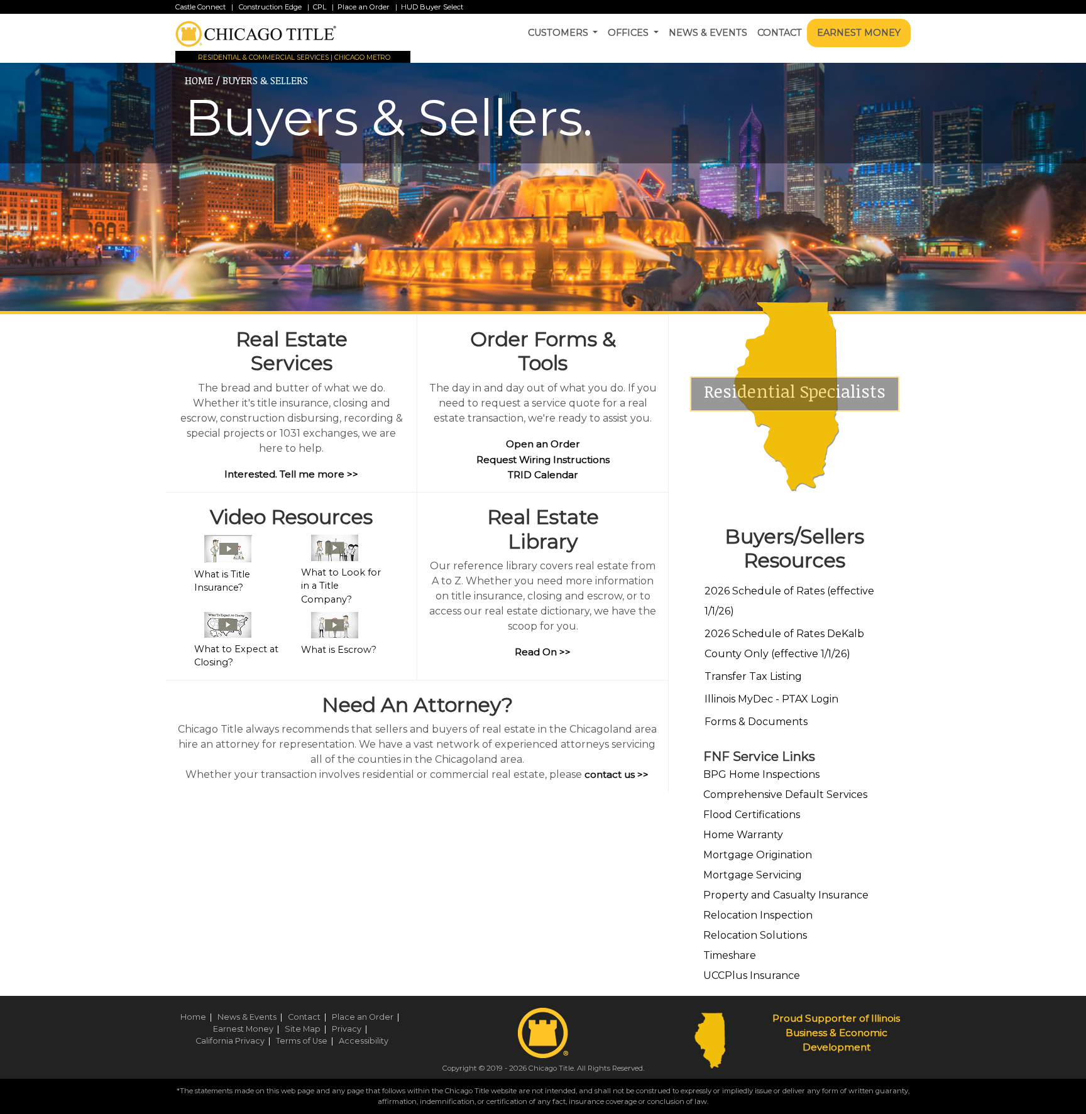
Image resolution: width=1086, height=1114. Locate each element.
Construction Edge (269, 7)
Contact (779, 32)
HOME (199, 80)
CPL (319, 7)
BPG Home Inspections (761, 774)
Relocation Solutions (755, 935)
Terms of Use (306, 1041)
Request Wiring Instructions (543, 460)
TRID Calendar (543, 475)
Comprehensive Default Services (785, 794)
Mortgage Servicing (752, 875)
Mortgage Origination (757, 855)
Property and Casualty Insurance (786, 895)
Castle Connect (200, 7)
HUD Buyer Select (432, 7)
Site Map (307, 1029)
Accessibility (363, 1041)
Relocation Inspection (758, 915)
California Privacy (234, 1041)
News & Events (708, 32)
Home (198, 1017)
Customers (559, 32)
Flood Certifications (751, 815)
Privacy (351, 1029)
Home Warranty (743, 835)
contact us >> (616, 774)
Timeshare (729, 955)
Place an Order (363, 7)
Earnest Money (859, 32)
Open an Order (543, 444)
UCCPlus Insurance (751, 975)
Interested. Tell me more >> (291, 474)
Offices (629, 32)
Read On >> (543, 652)
